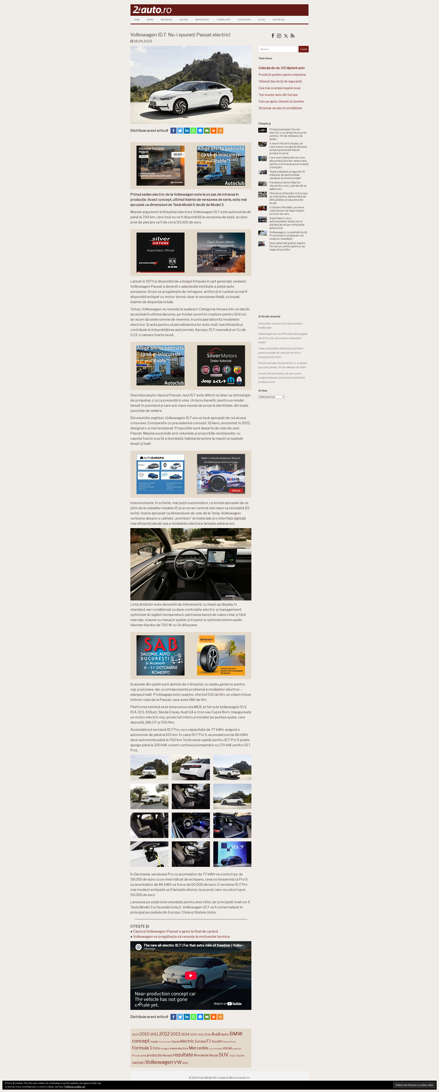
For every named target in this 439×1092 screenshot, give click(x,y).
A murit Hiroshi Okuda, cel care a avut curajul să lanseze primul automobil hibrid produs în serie (281, 378)
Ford (233, 1041)
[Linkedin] (187, 131)
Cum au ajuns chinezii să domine (281, 101)
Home (137, 19)
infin (247, 1077)
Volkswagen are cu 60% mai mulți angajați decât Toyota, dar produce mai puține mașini (282, 338)
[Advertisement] (284, 283)
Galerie (184, 19)
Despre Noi (279, 19)
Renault (167, 1055)
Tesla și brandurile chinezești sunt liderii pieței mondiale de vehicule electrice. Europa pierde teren (280, 352)
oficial (227, 1048)
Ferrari (226, 1041)
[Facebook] (173, 131)
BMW (236, 1034)
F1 (208, 1041)
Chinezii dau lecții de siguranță (280, 81)
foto (156, 1048)
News (150, 19)
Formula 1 (142, 1047)
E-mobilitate (223, 19)
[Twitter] (180, 131)
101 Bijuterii (244, 19)
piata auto (236, 1049)
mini (211, 1049)
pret (143, 1055)
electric (187, 1041)
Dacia (175, 1041)
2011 (154, 1034)
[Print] (214, 131)
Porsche (136, 1055)
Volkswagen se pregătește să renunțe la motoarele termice (181, 937)
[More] (220, 131)
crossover (165, 1041)
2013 (175, 1034)
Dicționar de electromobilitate (280, 108)
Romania (201, 1055)
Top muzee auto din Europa (278, 95)
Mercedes (198, 1047)
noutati (218, 1048)
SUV (224, 1055)
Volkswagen (159, 1062)
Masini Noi (166, 19)
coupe (154, 1041)
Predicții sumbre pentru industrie (282, 74)
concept (141, 1041)
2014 (185, 1034)
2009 (135, 1034)
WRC (185, 1062)
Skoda (213, 1055)
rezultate (183, 1055)
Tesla (232, 1055)
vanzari (138, 1062)
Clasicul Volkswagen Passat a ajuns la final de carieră (175, 931)
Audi (216, 1034)
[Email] (207, 131)
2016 (201, 1034)
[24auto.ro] (151, 14)
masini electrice (179, 1048)
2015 (193, 1034)
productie (154, 1055)
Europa (200, 1041)
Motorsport (202, 19)
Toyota (240, 1055)
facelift (217, 1041)
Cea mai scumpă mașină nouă (279, 88)
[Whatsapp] (194, 131)
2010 (144, 1034)
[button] (149, 767)
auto (225, 1034)
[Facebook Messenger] (200, 131)
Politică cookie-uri (74, 1086)
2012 (164, 1034)
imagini (165, 1048)
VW (178, 1062)
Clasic (261, 19)
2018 (207, 1034)
